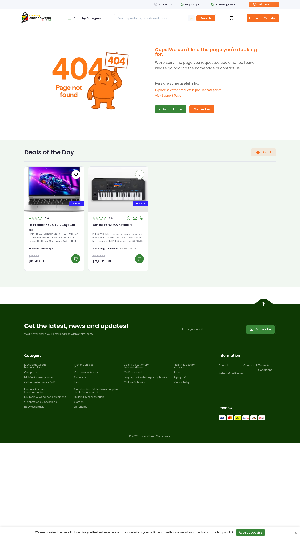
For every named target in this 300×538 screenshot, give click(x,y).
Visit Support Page (168, 95)
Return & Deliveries (231, 373)
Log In (253, 18)
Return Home (172, 109)
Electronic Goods (35, 364)
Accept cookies (250, 532)
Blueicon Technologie (41, 248)
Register (270, 18)
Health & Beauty (184, 364)
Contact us (201, 109)
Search (205, 18)
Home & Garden (34, 389)
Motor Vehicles (83, 364)
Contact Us (250, 365)
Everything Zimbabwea (105, 248)
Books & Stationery (136, 364)
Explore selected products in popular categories (188, 90)
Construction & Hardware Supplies (96, 389)
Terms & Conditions (265, 368)
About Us (225, 365)
